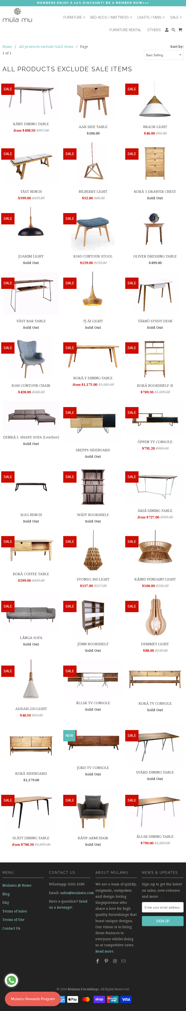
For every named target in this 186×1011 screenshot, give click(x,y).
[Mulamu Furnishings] (23, 15)
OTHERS (154, 30)
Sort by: (177, 47)
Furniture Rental (125, 30)
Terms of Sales (14, 911)
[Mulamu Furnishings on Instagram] (115, 961)
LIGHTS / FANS (151, 17)
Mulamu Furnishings (83, 989)
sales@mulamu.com (77, 893)
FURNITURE (74, 17)
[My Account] (167, 31)
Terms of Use (13, 920)
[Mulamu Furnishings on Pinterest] (106, 961)
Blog (6, 894)
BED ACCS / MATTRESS (111, 17)
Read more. (104, 951)
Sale (176, 17)
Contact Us (11, 928)
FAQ (5, 902)
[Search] (174, 31)
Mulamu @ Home (16, 885)
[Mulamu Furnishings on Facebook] (98, 961)
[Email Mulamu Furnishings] (124, 961)
